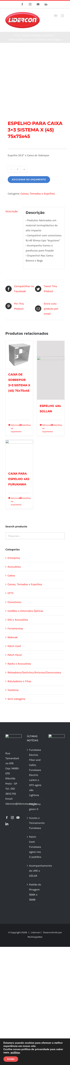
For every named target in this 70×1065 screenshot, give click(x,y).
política (15, 1052)
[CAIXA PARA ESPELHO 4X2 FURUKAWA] (19, 453)
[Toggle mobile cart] (55, 16)
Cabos (11, 575)
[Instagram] (12, 817)
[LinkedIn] (6, 823)
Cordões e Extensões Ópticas (25, 610)
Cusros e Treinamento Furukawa (35, 823)
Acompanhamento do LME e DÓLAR (35, 870)
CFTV (10, 593)
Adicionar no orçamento (29, 179)
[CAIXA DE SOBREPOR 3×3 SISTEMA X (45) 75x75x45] (19, 354)
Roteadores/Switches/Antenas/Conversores (34, 672)
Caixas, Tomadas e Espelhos (37, 193)
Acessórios (14, 566)
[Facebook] (6, 817)
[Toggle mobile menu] (63, 16)
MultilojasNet (35, 937)
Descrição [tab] (12, 211)
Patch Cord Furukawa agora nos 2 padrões (35, 847)
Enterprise (14, 558)
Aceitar (11, 1059)
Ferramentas (15, 628)
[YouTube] (18, 817)
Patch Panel (15, 654)
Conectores (14, 602)
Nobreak (13, 637)
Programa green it (35, 806)
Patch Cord (14, 646)
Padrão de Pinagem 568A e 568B (35, 892)
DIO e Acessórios (18, 619)
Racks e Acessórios (19, 663)
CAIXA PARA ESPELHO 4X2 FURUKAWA (18, 479)
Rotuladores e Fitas (19, 681)
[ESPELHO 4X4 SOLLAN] (50, 370)
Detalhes (26, 425)
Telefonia (13, 690)
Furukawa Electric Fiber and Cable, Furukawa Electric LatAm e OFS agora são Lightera (35, 772)
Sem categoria (16, 698)
